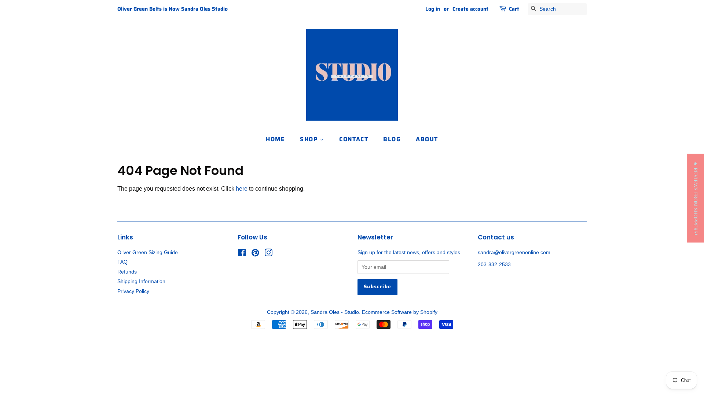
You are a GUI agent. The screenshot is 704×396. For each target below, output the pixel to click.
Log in (432, 9)
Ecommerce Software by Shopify (399, 312)
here (241, 189)
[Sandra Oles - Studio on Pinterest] (255, 254)
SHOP (310, 139)
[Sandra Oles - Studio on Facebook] (242, 254)
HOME (275, 139)
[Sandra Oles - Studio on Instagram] (268, 254)
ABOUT (427, 139)
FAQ (122, 262)
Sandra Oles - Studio (335, 312)
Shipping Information (141, 281)
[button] (695, 198)
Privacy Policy (133, 291)
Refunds (127, 272)
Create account (470, 9)
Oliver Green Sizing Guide (147, 252)
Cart (514, 9)
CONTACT (353, 139)
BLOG (392, 139)
